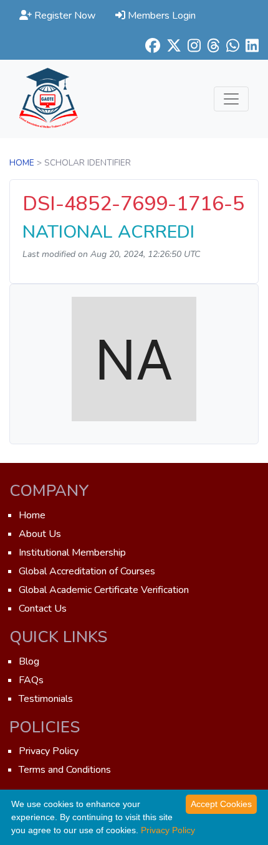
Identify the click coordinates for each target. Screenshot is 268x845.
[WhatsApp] (229, 46)
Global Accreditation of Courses (87, 571)
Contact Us (43, 608)
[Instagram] (191, 46)
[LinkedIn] (249, 46)
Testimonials (46, 699)
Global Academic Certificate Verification (104, 590)
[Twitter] (170, 46)
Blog (29, 661)
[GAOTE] (48, 99)
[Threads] (210, 46)
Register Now (63, 15)
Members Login (160, 15)
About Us (40, 534)
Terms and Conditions (65, 770)
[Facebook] (149, 46)
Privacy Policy (49, 751)
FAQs (31, 680)
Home (21, 163)
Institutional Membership (72, 552)
